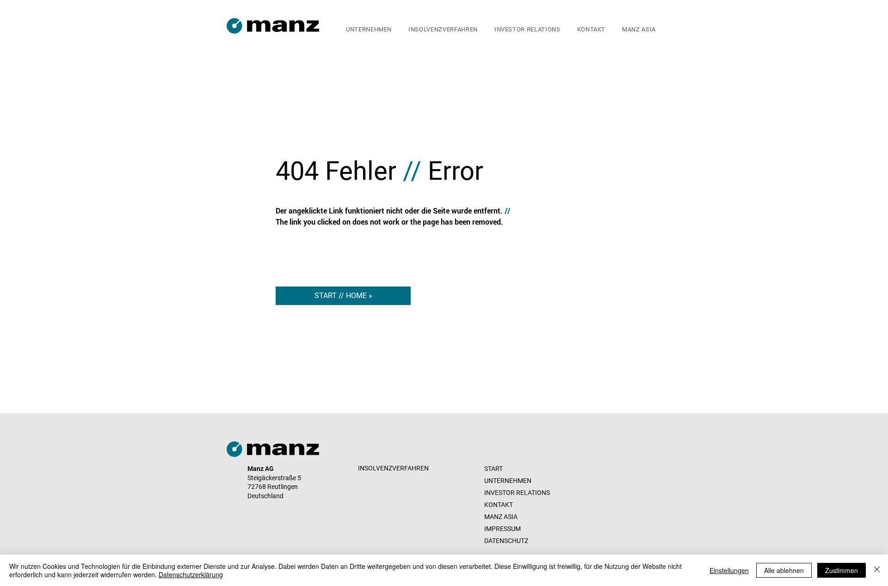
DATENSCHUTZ (506, 540)
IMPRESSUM (502, 528)
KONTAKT (498, 504)
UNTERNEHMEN (507, 480)
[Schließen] (876, 570)
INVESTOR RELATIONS (517, 492)
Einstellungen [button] (729, 570)
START (493, 468)
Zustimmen (841, 570)
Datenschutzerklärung (191, 574)
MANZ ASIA (501, 516)
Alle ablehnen (784, 570)
